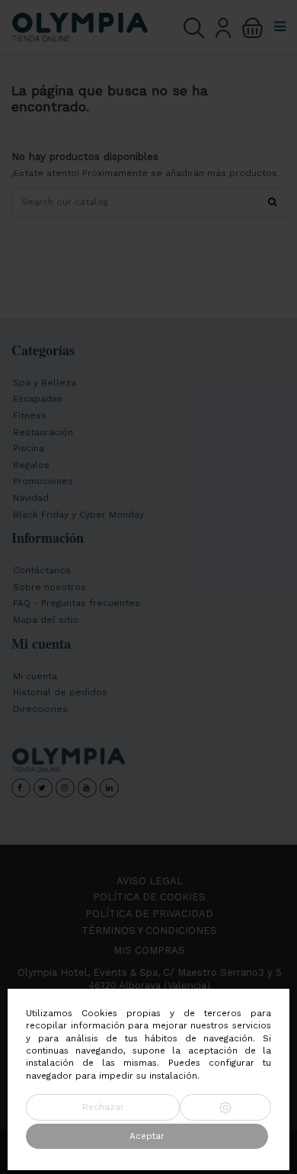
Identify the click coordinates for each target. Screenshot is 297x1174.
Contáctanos (42, 570)
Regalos (31, 465)
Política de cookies (149, 897)
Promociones (43, 481)
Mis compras (149, 950)
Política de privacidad (149, 913)
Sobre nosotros (49, 587)
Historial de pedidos (60, 692)
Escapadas (37, 398)
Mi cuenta (35, 676)
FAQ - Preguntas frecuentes (76, 603)
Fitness (29, 415)
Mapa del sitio (45, 619)
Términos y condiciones (149, 930)
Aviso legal (150, 881)
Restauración (43, 432)
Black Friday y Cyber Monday (78, 514)
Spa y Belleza (44, 382)
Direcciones (40, 709)
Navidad (31, 497)
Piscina (28, 448)
